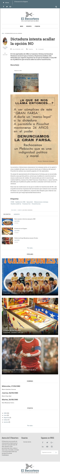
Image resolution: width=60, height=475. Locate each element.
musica (6, 422)
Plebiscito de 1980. (18, 70)
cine (5, 415)
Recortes (28, 26)
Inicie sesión (13, 210)
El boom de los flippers (20, 228)
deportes (6, 417)
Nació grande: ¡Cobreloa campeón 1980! (24, 219)
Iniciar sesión (27, 442)
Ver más (29, 248)
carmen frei (27, 204)
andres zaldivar (16, 204)
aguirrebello (17, 221)
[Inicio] (30, 14)
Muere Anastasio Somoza (9, 389)
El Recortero (30, 19)
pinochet (30, 202)
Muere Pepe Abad (6, 396)
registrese (20, 210)
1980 (12, 202)
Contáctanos (5, 455)
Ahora (7, 2)
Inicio (21, 26)
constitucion (36, 204)
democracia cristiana (41, 202)
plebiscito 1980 (20, 202)
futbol (6, 420)
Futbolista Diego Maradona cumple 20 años (27, 1)
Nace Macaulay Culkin (8, 402)
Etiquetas (37, 26)
